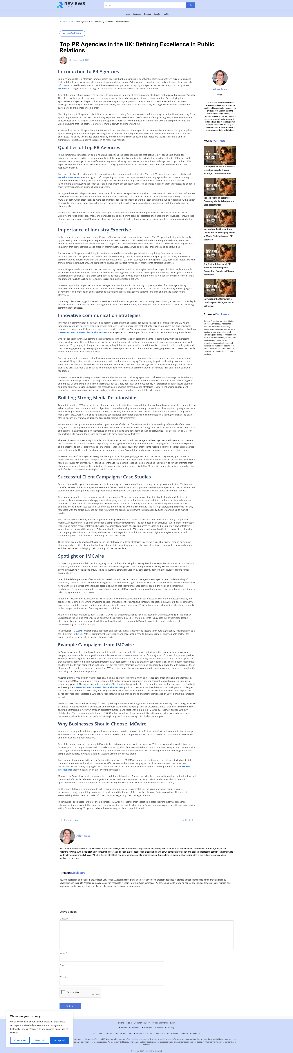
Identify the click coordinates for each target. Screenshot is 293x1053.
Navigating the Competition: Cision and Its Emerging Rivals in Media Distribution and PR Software (219, 234)
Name (63, 953)
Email (63, 965)
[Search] (190, 5)
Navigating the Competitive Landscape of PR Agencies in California (218, 302)
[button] (72, 33)
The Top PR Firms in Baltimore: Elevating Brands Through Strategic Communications (220, 170)
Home (62, 22)
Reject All (40, 1040)
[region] (39, 1029)
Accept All (59, 1040)
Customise (20, 1040)
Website (64, 977)
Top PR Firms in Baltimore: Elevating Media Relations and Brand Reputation (219, 201)
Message (65, 918)
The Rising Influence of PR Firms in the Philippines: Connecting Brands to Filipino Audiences (219, 269)
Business (69, 22)
